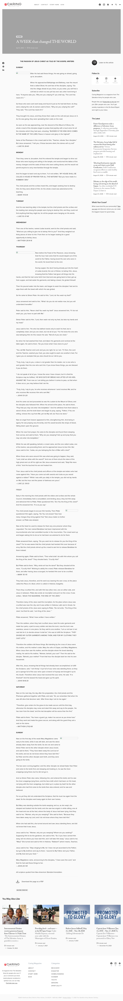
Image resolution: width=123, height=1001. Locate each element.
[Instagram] (104, 5)
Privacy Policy (67, 997)
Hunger (54, 977)
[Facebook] (100, 5)
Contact (32, 971)
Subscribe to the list (109, 102)
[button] (112, 4)
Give (30, 977)
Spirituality (56, 986)
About (31, 968)
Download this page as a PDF (33, 881)
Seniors (54, 983)
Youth (54, 980)
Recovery (55, 968)
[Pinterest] (108, 5)
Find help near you (11, 983)
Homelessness (57, 974)
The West (19, 36)
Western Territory (22, 890)
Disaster (55, 971)
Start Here (33, 974)
